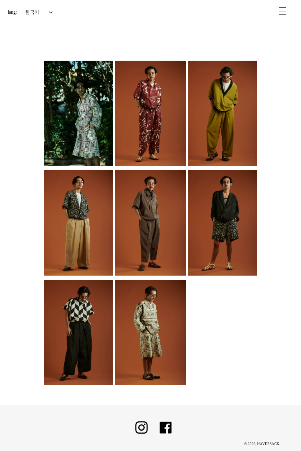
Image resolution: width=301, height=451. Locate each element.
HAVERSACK (268, 444)
